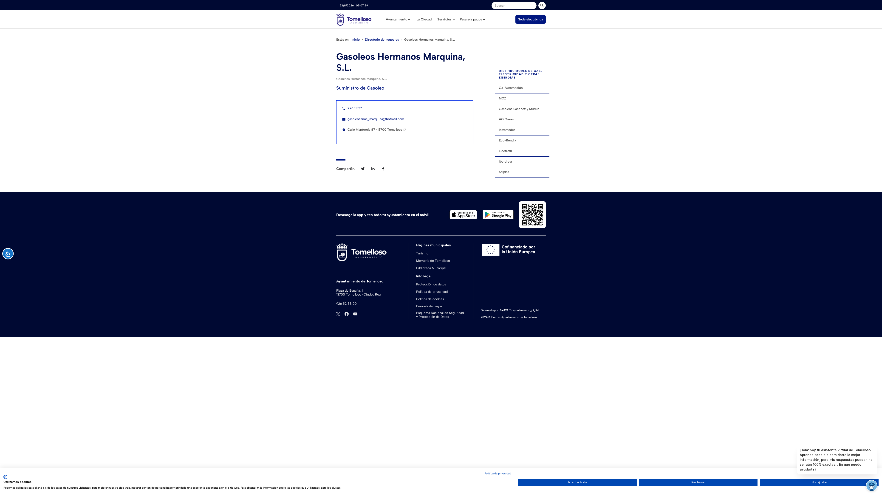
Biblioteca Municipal (431, 268)
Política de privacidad (432, 292)
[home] (353, 19)
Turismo (422, 253)
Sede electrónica (530, 19)
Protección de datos (431, 284)
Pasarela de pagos (429, 306)
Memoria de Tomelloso (433, 261)
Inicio (355, 40)
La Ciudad (424, 19)
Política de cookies (430, 299)
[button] (398, 19)
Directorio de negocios (382, 40)
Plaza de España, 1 (349, 291)
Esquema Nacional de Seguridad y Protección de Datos (440, 315)
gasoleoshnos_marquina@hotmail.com (376, 119)
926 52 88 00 (346, 304)
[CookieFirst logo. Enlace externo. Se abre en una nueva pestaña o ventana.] (5, 477)
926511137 (355, 108)
